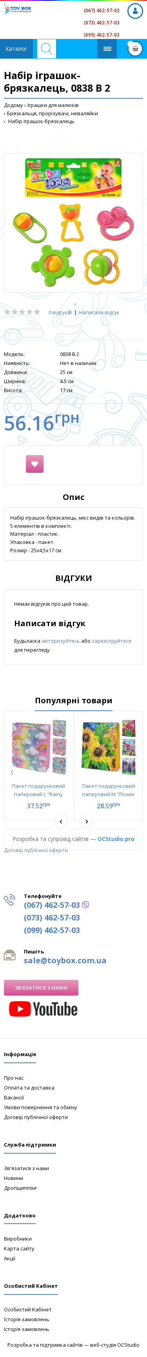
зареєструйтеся (111, 640)
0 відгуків (60, 312)
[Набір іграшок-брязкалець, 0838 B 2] (73, 223)
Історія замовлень (26, 1319)
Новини (13, 1178)
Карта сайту (19, 1248)
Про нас (14, 1077)
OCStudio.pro (116, 839)
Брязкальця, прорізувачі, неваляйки (52, 113)
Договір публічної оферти (36, 850)
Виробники (18, 1238)
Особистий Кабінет (28, 1309)
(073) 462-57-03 (102, 22)
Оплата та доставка (29, 1087)
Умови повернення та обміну (40, 1107)
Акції (9, 1258)
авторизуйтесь (61, 640)
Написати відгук (99, 312)
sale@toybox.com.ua (65, 960)
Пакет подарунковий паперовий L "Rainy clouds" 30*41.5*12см (38, 794)
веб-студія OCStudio (115, 1344)
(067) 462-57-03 (102, 10)
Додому (13, 105)
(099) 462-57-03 (102, 34)
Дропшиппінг (20, 1187)
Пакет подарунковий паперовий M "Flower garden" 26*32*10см (108, 794)
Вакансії (14, 1097)
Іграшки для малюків (53, 105)
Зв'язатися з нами (41, 987)
